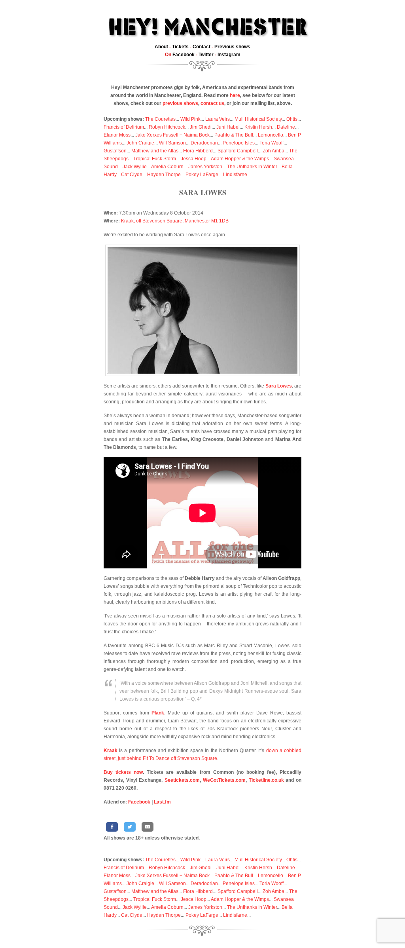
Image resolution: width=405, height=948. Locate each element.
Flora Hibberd (198, 151)
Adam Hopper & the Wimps (240, 158)
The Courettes (160, 119)
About (161, 46)
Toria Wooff (271, 143)
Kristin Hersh (258, 127)
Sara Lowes (202, 192)
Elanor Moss (117, 135)
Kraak (110, 750)
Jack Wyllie (135, 166)
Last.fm (162, 802)
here (235, 95)
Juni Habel (228, 127)
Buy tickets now (123, 772)
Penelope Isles (239, 143)
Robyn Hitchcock (167, 127)
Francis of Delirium (124, 127)
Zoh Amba (273, 151)
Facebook (183, 54)
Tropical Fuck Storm (154, 158)
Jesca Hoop (193, 158)
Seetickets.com (182, 780)
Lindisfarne (235, 174)
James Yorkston (205, 166)
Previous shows (232, 46)
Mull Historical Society (258, 119)
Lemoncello (270, 135)
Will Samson (172, 143)
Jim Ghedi (201, 127)
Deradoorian (204, 143)
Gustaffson (115, 151)
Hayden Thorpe (164, 174)
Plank (157, 713)
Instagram (229, 54)
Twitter (206, 54)
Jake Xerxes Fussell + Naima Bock (172, 135)
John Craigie (140, 143)
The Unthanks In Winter (252, 166)
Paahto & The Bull (233, 135)
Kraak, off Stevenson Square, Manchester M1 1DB (175, 221)
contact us (212, 103)
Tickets (180, 46)
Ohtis (291, 119)
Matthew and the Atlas (154, 151)
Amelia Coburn (167, 166)
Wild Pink (190, 119)
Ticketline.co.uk (266, 780)
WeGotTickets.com (224, 780)
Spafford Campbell (238, 151)
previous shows (180, 103)
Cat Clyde (131, 174)
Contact (201, 46)
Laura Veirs (217, 119)
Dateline (286, 127)
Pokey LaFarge (201, 174)
